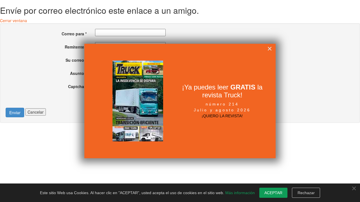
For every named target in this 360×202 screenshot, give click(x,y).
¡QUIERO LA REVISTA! (222, 116)
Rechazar (306, 192)
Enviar (15, 112)
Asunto (78, 73)
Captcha (77, 86)
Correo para (74, 33)
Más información (240, 192)
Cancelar (36, 112)
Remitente (76, 47)
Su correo (76, 60)
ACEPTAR (273, 192)
